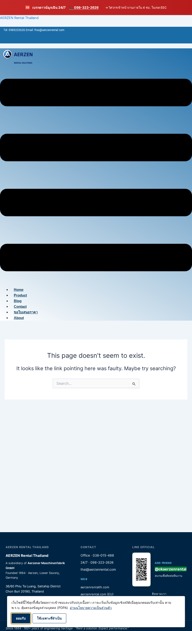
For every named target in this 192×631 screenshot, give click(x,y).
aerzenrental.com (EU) (97, 594)
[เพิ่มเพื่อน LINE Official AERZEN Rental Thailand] (141, 569)
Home (18, 290)
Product (20, 295)
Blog (18, 301)
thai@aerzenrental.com (98, 569)
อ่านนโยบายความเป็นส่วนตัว (91, 608)
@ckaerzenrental (170, 569)
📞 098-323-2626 (84, 7)
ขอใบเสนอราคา (26, 312)
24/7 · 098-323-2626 (97, 562)
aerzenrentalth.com (95, 587)
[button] (96, 176)
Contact (20, 306)
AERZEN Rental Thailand (19, 18)
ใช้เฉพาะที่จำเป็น (49, 618)
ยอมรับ (21, 618)
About (19, 318)
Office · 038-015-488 (97, 555)
